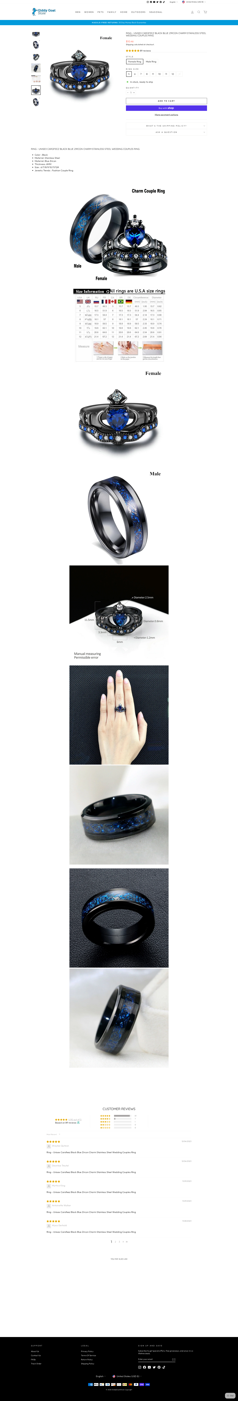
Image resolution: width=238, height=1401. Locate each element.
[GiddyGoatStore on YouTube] (149, 1367)
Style (130, 57)
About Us (35, 1351)
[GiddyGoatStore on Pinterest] (159, 1367)
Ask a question (166, 132)
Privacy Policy (87, 1351)
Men (78, 12)
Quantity (132, 88)
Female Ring (134, 61)
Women (89, 12)
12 (173, 74)
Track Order (36, 1363)
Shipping (130, 44)
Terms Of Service (88, 1355)
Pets (101, 12)
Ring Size (132, 69)
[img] (53, 1141)
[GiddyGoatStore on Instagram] (139, 1367)
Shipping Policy (87, 1363)
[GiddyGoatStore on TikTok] (163, 1367)
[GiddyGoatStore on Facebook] (144, 1367)
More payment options (166, 114)
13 (179, 74)
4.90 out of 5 (75, 1119)
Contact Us (36, 1355)
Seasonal (156, 12)
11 (166, 74)
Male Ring (151, 61)
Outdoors (138, 12)
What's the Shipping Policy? (166, 126)
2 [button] (115, 1241)
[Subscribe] (173, 1359)
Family (112, 12)
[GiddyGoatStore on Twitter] (154, 1367)
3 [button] (119, 1241)
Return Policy (87, 1359)
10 (159, 74)
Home (124, 12)
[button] (133, 50)
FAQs (33, 1359)
